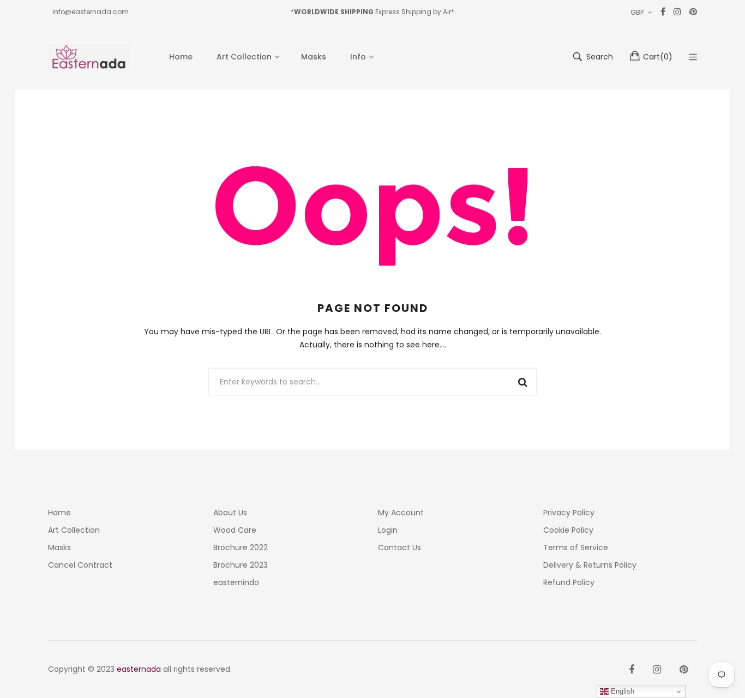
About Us (230, 512)
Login (388, 530)
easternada (139, 669)
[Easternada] (89, 57)
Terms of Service (575, 547)
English (621, 691)
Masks (59, 547)
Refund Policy (568, 582)
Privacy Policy (568, 512)
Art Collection (74, 530)
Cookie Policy (568, 530)
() (657, 56)
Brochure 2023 (240, 564)
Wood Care (234, 530)
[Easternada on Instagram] (657, 669)
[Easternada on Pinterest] (683, 669)
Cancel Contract (80, 564)
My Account (401, 512)
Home (59, 512)
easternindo (236, 582)
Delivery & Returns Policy (589, 564)
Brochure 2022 (240, 547)
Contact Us (399, 547)
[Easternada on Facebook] (631, 669)
